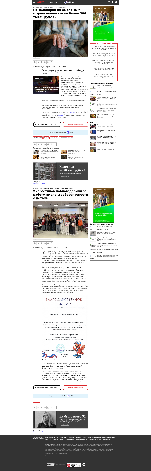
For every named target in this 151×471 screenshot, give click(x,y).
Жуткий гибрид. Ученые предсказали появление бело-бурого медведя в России (107, 239)
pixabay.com (36, 58)
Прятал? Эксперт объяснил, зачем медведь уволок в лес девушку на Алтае (106, 93)
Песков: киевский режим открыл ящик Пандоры (106, 131)
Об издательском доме (51, 437)
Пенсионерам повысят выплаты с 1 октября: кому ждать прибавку (106, 143)
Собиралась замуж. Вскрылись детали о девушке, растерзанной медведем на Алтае (106, 228)
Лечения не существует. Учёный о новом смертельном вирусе (106, 232)
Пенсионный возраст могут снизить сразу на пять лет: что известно (106, 148)
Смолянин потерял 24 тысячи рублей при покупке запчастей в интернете (50, 152)
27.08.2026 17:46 (37, 188)
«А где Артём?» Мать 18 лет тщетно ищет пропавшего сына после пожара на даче (106, 110)
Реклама (71, 437)
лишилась (71, 112)
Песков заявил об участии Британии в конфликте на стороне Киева (107, 125)
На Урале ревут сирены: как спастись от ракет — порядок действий (107, 137)
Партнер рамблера (60, 464)
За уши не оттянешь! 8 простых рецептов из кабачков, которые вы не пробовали (107, 116)
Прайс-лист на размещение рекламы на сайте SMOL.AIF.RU (99, 437)
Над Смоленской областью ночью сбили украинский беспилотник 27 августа (103, 55)
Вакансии (78, 437)
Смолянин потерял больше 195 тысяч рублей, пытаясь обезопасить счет (76, 152)
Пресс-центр (63, 437)
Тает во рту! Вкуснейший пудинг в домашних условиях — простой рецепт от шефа (106, 99)
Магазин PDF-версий (95, 439)
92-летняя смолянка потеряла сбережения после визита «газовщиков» (76, 157)
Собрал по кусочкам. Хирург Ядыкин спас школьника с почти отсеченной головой (107, 251)
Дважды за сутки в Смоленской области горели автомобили (104, 69)
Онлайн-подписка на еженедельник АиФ (76, 439)
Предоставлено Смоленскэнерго (42, 239)
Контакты (48, 439)
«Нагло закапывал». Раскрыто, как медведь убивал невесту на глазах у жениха (107, 245)
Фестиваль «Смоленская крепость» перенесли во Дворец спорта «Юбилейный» (103, 62)
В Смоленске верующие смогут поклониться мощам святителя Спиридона (104, 76)
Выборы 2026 (106, 439)
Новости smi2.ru (39, 183)
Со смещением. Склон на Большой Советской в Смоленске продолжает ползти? (104, 48)
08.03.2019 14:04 (37, 7)
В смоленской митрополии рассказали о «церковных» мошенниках (48, 157)
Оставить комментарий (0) (75, 124)
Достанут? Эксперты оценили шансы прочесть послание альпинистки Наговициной (107, 257)
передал (61, 116)
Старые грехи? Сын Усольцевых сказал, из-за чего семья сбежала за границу (107, 104)
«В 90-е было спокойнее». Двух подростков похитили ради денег (106, 86)
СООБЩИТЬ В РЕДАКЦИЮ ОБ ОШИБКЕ (54, 441)
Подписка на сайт (58, 439)
